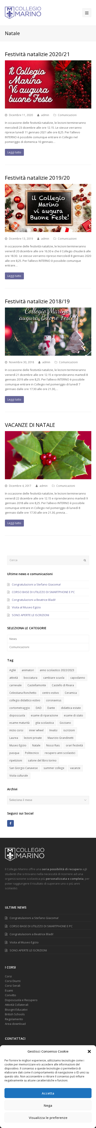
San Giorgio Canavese (23, 768)
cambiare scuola (53, 678)
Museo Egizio (17, 745)
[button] (89, 1051)
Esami (9, 990)
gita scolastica (44, 723)
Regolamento (14, 1019)
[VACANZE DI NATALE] (48, 455)
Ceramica (71, 693)
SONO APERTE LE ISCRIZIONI (30, 615)
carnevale (15, 685)
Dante (51, 708)
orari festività (74, 745)
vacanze (75, 768)
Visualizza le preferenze (48, 1117)
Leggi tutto (14, 152)
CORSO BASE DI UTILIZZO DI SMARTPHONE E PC (43, 592)
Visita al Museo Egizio (26, 607)
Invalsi (53, 730)
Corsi (8, 976)
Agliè (12, 670)
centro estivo (50, 693)
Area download (15, 1024)
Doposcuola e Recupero (21, 1000)
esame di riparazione (44, 715)
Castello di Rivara (63, 685)
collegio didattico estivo (24, 700)
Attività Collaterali (16, 1005)
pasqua (14, 753)
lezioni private (33, 738)
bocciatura (30, 678)
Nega (48, 1105)
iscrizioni (69, 730)
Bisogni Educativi (16, 1010)
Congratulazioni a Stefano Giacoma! (36, 584)
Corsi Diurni (13, 981)
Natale (36, 745)
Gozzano (65, 723)
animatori (28, 670)
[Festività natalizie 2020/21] (48, 84)
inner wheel (36, 730)
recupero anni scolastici (60, 753)
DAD (39, 708)
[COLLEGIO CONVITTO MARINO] (23, 12)
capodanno (77, 678)
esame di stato (73, 715)
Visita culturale (18, 775)
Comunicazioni (67, 115)
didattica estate (71, 708)
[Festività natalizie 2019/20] (48, 208)
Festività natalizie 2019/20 (37, 177)
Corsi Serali (12, 986)
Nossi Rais (53, 745)
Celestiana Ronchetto (22, 693)
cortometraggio (19, 708)
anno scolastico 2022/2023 (57, 670)
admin (45, 115)
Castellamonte (36, 685)
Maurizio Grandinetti (60, 738)
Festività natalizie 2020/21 (37, 54)
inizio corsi (16, 730)
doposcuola (17, 715)
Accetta (48, 1093)
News (13, 639)
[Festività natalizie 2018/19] (48, 331)
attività (13, 678)
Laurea (13, 738)
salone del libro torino (42, 760)
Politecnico (32, 753)
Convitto (10, 995)
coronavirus (53, 700)
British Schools (15, 1014)
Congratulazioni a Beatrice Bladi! (34, 600)
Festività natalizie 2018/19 (37, 301)
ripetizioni (15, 760)
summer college (54, 768)
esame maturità (19, 723)
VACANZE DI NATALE (30, 424)
